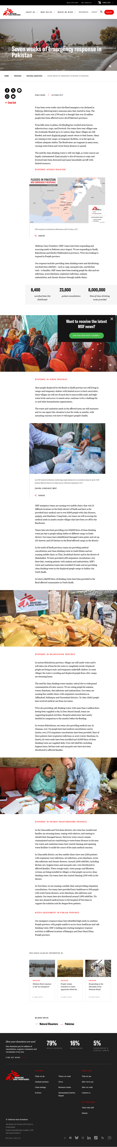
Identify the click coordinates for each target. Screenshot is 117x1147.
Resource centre (64, 1087)
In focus (38, 1092)
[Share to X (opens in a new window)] (13, 90)
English (107, 3)
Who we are (86, 1076)
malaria (38, 515)
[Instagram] (83, 1138)
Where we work (64, 1076)
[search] (101, 12)
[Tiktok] (96, 1137)
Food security (61, 156)
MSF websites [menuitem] (87, 2)
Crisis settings (40, 1087)
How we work (87, 1087)
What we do (39, 1076)
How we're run (87, 1081)
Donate (109, 12)
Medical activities (42, 1081)
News (60, 1081)
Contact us (86, 1092)
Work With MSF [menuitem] (72, 2)
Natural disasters (34, 76)
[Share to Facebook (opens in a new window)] (7, 90)
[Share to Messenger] (19, 90)
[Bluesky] (76, 1137)
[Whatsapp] (109, 1137)
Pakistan (17, 76)
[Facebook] (70, 1138)
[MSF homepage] (12, 12)
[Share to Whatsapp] (7, 96)
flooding (66, 124)
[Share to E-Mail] (13, 96)
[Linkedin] (89, 1137)
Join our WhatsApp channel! (86, 336)
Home (6, 76)
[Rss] (102, 1137)
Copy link (12, 102)
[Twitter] (65, 1138)
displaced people (59, 135)
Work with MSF (88, 1107)
